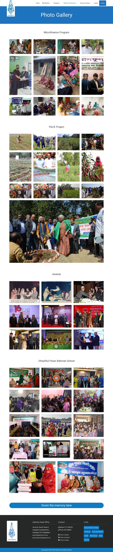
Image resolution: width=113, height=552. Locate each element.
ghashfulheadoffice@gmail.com (42, 538)
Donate (86, 536)
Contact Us (87, 531)
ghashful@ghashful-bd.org (40, 535)
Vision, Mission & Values (91, 527)
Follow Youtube (64, 540)
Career (101, 536)
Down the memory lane (56, 505)
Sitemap (86, 540)
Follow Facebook (64, 537)
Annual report (93, 536)
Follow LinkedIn (64, 535)
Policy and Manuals (97, 531)
